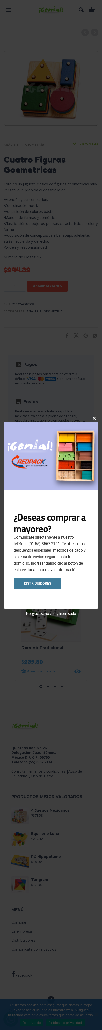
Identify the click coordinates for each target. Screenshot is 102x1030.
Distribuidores (37, 583)
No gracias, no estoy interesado (51, 613)
